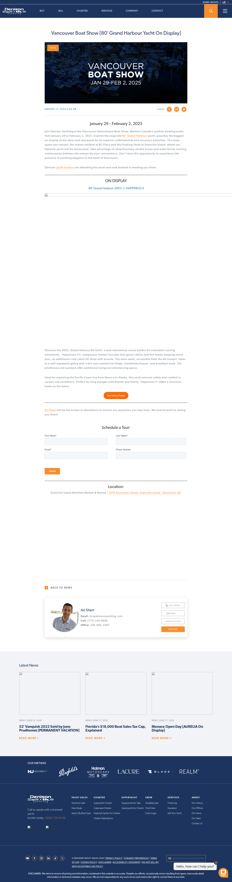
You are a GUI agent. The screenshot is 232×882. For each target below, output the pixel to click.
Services (106, 10)
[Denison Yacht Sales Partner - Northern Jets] (40, 771)
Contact (157, 10)
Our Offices (197, 808)
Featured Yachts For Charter (107, 813)
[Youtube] (27, 857)
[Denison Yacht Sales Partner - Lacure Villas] (131, 771)
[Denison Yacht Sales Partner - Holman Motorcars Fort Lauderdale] (100, 771)
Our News (196, 813)
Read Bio (173, 629)
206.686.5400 (95, 625)
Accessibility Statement (126, 862)
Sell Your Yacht (175, 813)
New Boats (77, 808)
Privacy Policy (114, 858)
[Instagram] (41, 857)
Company (132, 10)
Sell (60, 10)
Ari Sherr (50, 410)
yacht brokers (65, 167)
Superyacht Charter (103, 803)
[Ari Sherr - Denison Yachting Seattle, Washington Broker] (64, 617)
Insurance (172, 808)
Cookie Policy (89, 862)
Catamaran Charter (102, 808)
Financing (172, 803)
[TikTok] (55, 857)
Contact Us (197, 823)
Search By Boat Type (81, 813)
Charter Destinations (103, 818)
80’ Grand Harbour (134, 135)
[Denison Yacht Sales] (40, 798)
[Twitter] (62, 857)
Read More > (29, 738)
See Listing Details (116, 395)
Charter (82, 10)
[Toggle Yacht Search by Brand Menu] (211, 11)
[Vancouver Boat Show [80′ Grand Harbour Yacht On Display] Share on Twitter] (183, 109)
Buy (42, 10)
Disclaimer (105, 862)
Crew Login (150, 813)
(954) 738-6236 (55, 817)
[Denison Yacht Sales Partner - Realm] (191, 772)
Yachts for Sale (78, 803)
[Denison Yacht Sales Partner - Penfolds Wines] (71, 771)
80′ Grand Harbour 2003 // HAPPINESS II (116, 188)
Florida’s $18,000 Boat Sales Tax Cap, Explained (115, 728)
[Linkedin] (48, 857)
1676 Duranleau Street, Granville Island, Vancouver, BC (145, 492)
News (53, 48)
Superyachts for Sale (131, 803)
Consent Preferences (136, 858)
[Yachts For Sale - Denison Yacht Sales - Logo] (13, 11)
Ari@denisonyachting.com (101, 616)
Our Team (196, 818)
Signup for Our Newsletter (188, 858)
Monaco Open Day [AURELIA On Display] (177, 728)
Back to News (61, 587)
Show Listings (173, 621)
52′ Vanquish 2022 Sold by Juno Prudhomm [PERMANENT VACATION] (49, 728)
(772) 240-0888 (94, 620)
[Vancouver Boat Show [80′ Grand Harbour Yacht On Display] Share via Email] (176, 109)
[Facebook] (34, 857)
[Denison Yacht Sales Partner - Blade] (161, 771)
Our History (197, 803)
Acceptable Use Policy (90, 866)
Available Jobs (151, 803)
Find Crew (150, 808)
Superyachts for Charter (133, 808)
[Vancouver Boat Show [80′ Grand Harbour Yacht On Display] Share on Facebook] (169, 109)
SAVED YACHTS (210, 2)
